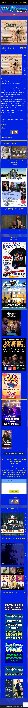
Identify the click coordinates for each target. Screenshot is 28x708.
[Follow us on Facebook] (12, 132)
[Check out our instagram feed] (16, 132)
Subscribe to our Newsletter (14, 480)
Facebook (3, 124)
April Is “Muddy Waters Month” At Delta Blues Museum (14, 161)
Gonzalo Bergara (8, 137)
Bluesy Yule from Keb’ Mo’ (14, 231)
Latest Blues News (14, 509)
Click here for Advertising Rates (14, 453)
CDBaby (3, 127)
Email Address (14, 484)
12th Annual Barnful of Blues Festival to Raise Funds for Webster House (14, 209)
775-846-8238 (14, 240)
